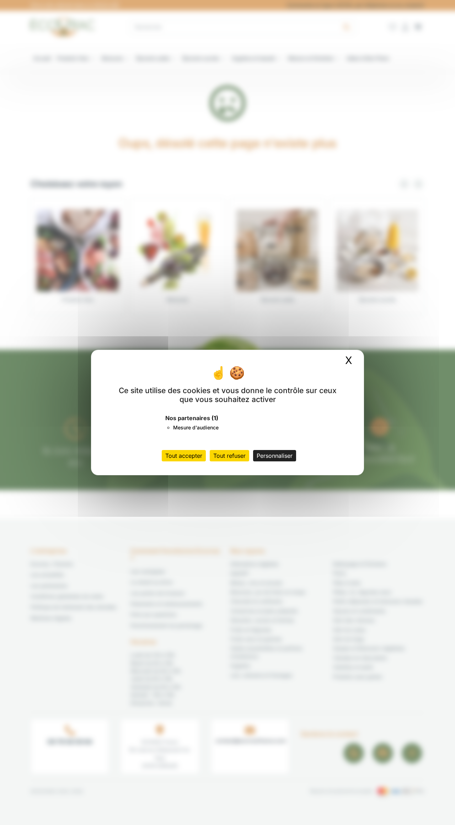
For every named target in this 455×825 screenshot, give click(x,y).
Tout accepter (183, 455)
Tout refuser (229, 455)
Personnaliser (275, 455)
